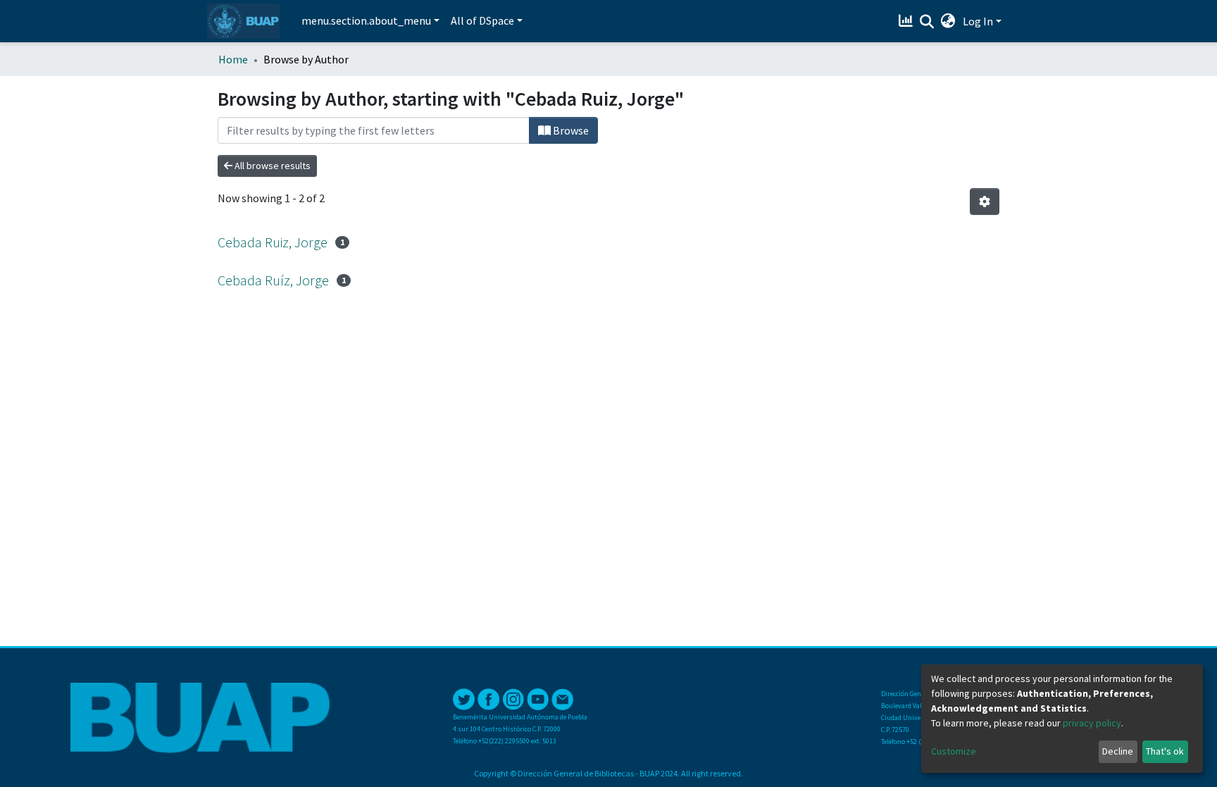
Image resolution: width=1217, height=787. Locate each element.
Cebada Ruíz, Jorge (273, 280)
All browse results (271, 165)
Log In (978, 21)
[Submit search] (927, 22)
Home (233, 59)
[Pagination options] (984, 201)
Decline (1117, 751)
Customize (953, 751)
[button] (948, 21)
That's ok (1165, 751)
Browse (570, 130)
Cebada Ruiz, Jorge (272, 242)
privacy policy (1092, 723)
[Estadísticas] (907, 21)
